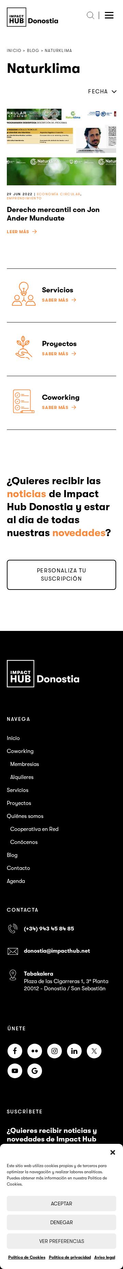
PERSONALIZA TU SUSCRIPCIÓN (61, 575)
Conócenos (24, 842)
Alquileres (21, 777)
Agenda (16, 881)
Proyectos (19, 803)
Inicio (13, 738)
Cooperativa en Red (34, 829)
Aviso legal (104, 1257)
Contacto (18, 868)
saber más (55, 300)
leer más (18, 231)
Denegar (61, 1222)
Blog (12, 855)
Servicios (17, 790)
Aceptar (61, 1204)
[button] (112, 1152)
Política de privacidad (70, 1257)
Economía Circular (59, 194)
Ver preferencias (61, 1241)
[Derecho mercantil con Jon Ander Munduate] (61, 147)
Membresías (24, 764)
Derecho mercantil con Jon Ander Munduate (53, 214)
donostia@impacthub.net (57, 951)
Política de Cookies (26, 1257)
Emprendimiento (24, 198)
